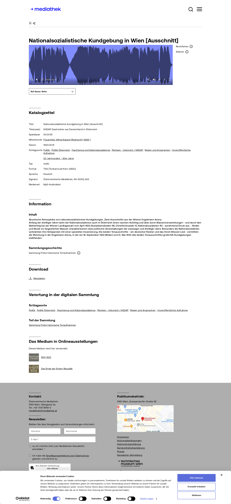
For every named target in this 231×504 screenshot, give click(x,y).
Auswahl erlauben (196, 486)
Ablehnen (196, 495)
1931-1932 (46, 357)
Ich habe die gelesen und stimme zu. (60, 457)
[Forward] (42, 80)
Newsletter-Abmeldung (129, 455)
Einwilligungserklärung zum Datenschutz (67, 455)
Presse (120, 451)
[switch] (82, 499)
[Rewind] (31, 80)
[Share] (148, 80)
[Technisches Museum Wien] (130, 463)
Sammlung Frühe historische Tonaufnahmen (52, 325)
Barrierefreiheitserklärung (131, 448)
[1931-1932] (35, 357)
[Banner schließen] (221, 475)
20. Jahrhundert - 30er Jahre (58, 158)
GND (86, 139)
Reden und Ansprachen (157, 150)
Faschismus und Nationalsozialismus (91, 150)
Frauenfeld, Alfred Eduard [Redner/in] (63, 139)
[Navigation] (197, 9)
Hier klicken (52, 468)
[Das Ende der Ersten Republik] (35, 369)
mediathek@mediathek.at (43, 410)
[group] (52, 91)
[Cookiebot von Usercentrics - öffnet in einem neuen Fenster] (22, 499)
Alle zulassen (196, 478)
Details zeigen (146, 499)
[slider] (101, 83)
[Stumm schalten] (154, 80)
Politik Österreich (61, 150)
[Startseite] (45, 9)
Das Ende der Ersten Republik (57, 368)
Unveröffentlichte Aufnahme (172, 310)
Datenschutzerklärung (129, 444)
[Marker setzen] (159, 80)
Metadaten (39, 278)
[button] (190, 9)
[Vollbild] (170, 80)
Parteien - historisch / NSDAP (127, 150)
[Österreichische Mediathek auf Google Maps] (145, 418)
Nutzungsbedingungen (129, 440)
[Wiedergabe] (37, 80)
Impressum (123, 437)
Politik (46, 150)
